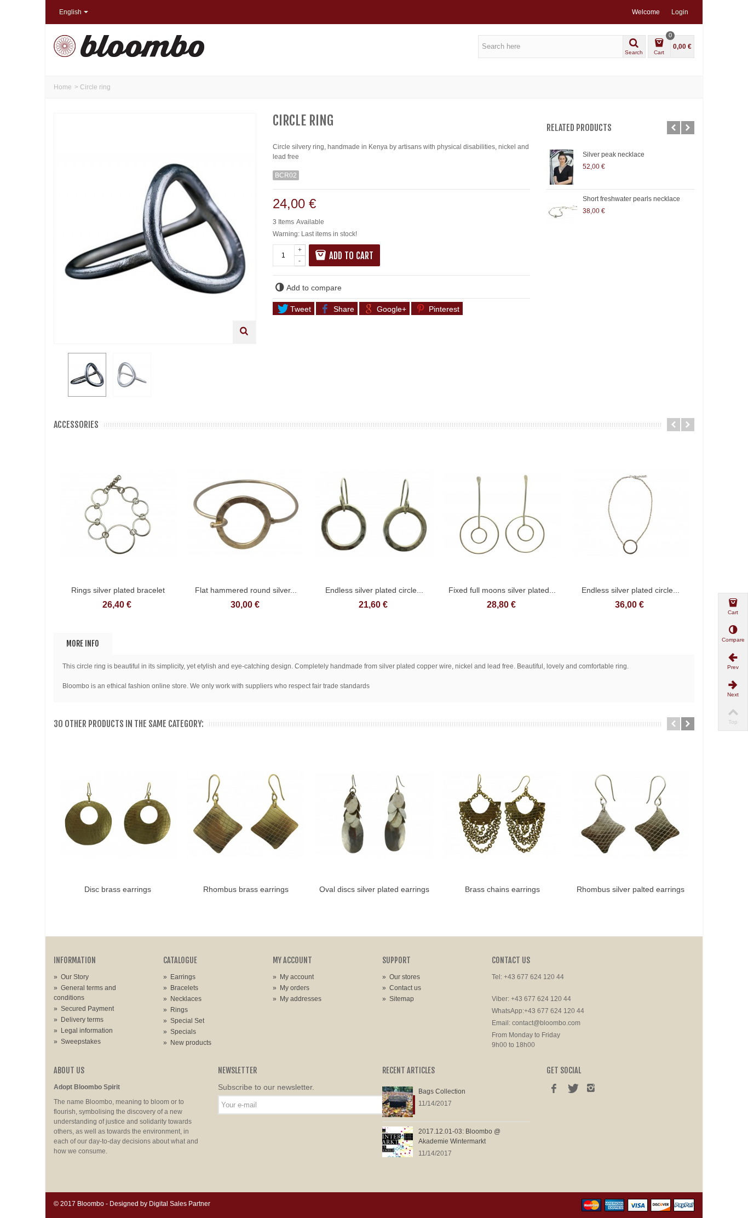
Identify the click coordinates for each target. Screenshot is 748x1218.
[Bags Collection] (397, 1101)
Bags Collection (441, 1091)
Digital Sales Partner (179, 1204)
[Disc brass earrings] (117, 813)
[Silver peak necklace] (561, 167)
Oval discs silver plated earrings (374, 889)
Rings (175, 1010)
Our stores (401, 977)
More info (82, 643)
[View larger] (244, 332)
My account (293, 977)
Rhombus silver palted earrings (630, 889)
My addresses (297, 999)
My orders (291, 988)
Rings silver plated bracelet (118, 590)
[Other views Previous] (59, 375)
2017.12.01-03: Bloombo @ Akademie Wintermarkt (459, 1136)
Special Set (183, 1021)
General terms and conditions (85, 993)
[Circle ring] (87, 375)
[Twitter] (572, 1089)
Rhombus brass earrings (246, 889)
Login (679, 12)
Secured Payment (84, 1009)
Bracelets (180, 988)
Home (63, 87)
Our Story (71, 977)
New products (187, 1043)
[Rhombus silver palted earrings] (630, 813)
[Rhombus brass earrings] (245, 813)
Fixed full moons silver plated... (502, 590)
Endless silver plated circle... (374, 590)
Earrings (179, 977)
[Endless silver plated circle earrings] (374, 514)
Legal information (83, 1030)
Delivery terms (78, 1019)
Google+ (390, 309)
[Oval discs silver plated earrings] (374, 813)
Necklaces (182, 999)
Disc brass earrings (117, 889)
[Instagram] (591, 1089)
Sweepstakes (77, 1041)
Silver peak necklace (614, 154)
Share (342, 309)
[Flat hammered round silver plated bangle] (245, 514)
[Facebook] (553, 1089)
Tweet (299, 309)
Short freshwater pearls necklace (631, 199)
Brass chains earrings (502, 889)
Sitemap (398, 999)
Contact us (401, 988)
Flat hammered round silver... (246, 590)
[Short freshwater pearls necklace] (561, 211)
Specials (179, 1032)
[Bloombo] (129, 45)
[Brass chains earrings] (502, 813)
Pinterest (443, 309)
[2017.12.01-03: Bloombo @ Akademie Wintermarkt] (397, 1141)
